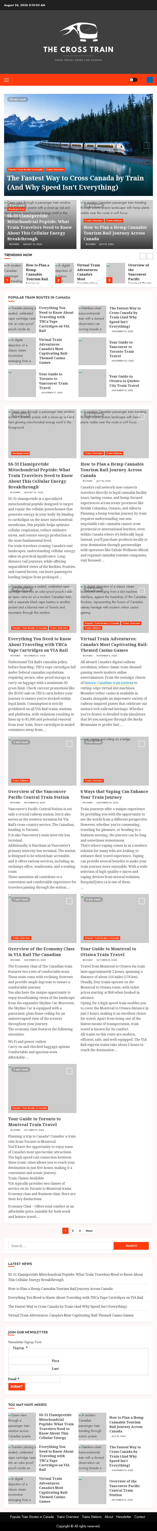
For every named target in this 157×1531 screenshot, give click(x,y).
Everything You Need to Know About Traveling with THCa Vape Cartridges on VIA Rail (56, 319)
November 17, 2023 (52, 392)
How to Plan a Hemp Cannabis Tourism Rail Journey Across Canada (115, 233)
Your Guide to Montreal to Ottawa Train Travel (108, 951)
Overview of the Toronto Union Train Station (138, 272)
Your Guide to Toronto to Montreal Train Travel (34, 1121)
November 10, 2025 (122, 331)
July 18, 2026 (107, 244)
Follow (150, 80)
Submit (16, 1386)
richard (14, 244)
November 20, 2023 (123, 360)
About (109, 1516)
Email (13, 1379)
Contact (139, 1516)
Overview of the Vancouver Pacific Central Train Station (89, 276)
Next (89, 1231)
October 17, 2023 (34, 1130)
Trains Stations (114, 220)
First (55, 1361)
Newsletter (123, 1516)
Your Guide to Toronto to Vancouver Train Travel (53, 381)
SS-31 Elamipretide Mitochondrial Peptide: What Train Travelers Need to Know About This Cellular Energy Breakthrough (39, 227)
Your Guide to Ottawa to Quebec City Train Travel (124, 381)
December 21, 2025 (34, 655)
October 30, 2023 (106, 960)
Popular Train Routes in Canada (25, 169)
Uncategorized (16, 209)
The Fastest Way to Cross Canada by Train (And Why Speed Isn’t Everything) (75, 182)
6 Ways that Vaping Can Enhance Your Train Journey (114, 794)
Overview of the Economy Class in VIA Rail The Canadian (41, 951)
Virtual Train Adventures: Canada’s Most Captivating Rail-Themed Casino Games (53, 351)
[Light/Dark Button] (133, 80)
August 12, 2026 (32, 244)
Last (55, 1368)
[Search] (142, 80)
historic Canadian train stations (108, 682)
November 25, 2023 (107, 802)
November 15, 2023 (122, 390)
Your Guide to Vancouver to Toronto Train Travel (121, 349)
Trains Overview (55, 169)
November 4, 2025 (106, 655)
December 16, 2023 (34, 802)
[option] (78, 145)
